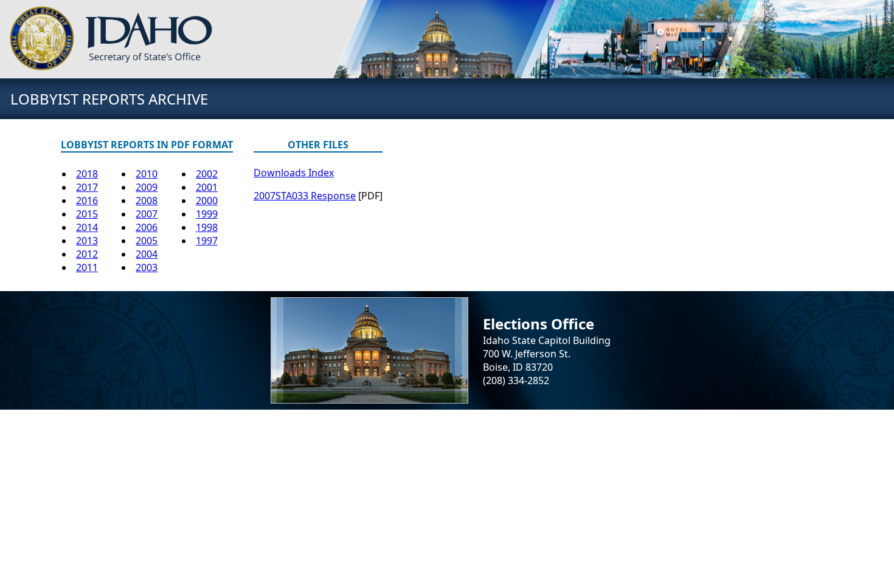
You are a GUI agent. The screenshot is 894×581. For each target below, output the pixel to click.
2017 (87, 187)
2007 (147, 214)
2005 (147, 240)
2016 (87, 200)
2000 (207, 200)
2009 (147, 187)
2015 (87, 214)
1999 (207, 214)
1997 (207, 240)
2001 (207, 187)
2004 (147, 254)
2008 (147, 200)
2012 (87, 254)
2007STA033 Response (305, 195)
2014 (87, 227)
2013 (87, 240)
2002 (207, 173)
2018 (87, 173)
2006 (147, 227)
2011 (87, 267)
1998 (207, 227)
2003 (147, 267)
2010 (147, 173)
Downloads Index (294, 172)
